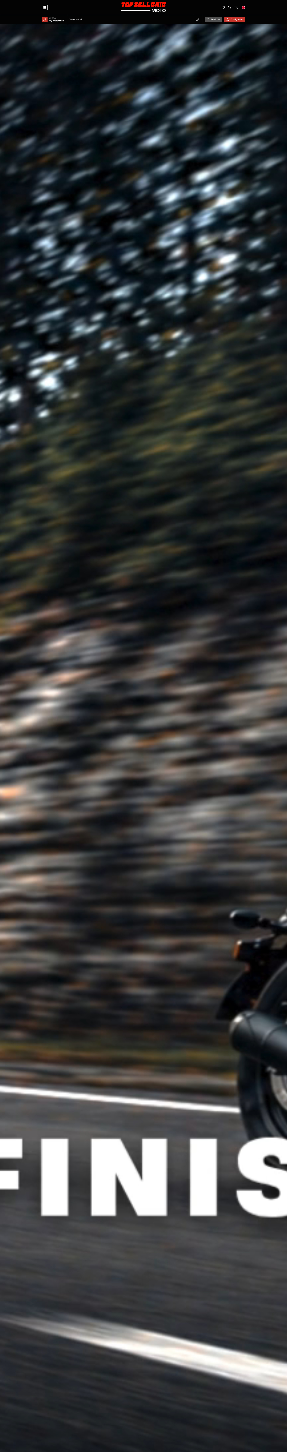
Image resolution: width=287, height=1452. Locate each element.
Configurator (237, 19)
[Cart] (229, 7)
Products (215, 19)
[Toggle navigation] (45, 7)
